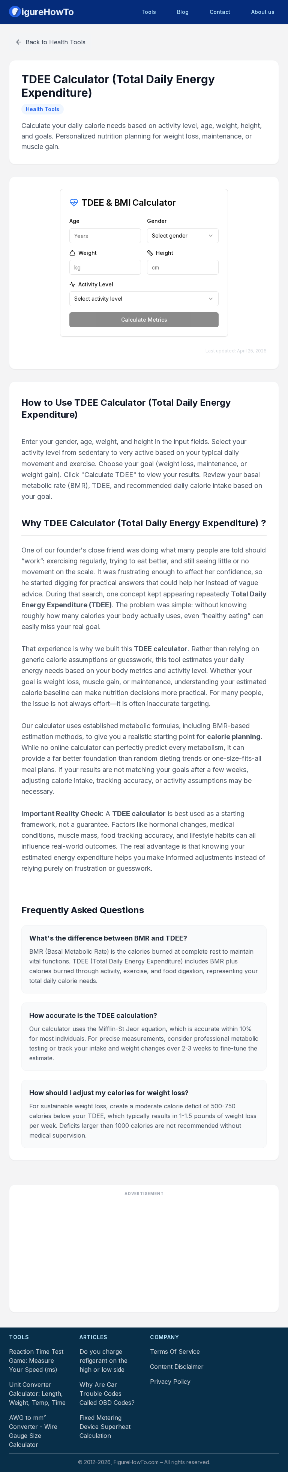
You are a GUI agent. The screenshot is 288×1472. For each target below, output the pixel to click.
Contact (220, 12)
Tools (148, 12)
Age (74, 221)
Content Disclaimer (177, 1366)
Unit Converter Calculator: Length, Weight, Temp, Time (37, 1393)
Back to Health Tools (56, 42)
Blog (183, 12)
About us (262, 12)
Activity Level (95, 284)
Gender (156, 221)
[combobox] (183, 235)
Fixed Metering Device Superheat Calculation (105, 1426)
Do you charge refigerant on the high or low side (104, 1360)
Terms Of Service (175, 1351)
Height (164, 253)
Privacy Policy (170, 1381)
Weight (87, 253)
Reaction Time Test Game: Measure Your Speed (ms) (36, 1360)
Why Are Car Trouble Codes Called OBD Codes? (107, 1393)
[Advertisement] (144, 1253)
